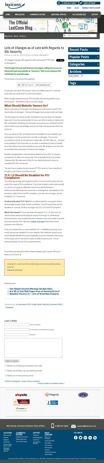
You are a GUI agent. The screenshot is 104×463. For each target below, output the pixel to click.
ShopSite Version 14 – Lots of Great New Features (34, 294)
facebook (76, 438)
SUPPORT (95, 14)
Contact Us (36, 439)
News (69, 8)
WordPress (7, 442)
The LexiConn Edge (21, 441)
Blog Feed (95, 438)
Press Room (48, 443)
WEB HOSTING (20, 14)
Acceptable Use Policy (60, 458)
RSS (60, 304)
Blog (77, 8)
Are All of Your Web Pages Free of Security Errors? (35, 291)
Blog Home (9, 36)
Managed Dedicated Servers (6, 449)
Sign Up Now (89, 3)
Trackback (9, 307)
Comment (53, 304)
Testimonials (48, 445)
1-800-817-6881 (61, 426)
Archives (23, 36)
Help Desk (36, 435)
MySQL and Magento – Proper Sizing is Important (23, 381)
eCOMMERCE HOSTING (37, 14)
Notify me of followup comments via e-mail (24, 366)
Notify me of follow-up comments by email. (24, 371)
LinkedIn (90, 438)
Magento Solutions (21, 439)
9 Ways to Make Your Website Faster (50, 383)
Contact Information (50, 452)
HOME (8, 14)
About (16, 36)
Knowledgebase (37, 437)
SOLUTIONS (8, 433)
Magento (6, 439)
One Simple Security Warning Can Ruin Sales (31, 289)
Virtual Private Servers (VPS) (8, 445)
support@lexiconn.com (86, 426)
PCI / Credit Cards (34, 304)
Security (45, 304)
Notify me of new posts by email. (20, 376)
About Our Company (48, 437)
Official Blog (48, 447)
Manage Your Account (91, 8)
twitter (80, 438)
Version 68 (57, 68)
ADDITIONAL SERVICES (58, 14)
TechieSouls (91, 458)
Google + (85, 438)
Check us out (12, 270)
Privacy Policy (74, 458)
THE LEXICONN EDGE (79, 14)
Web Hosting (7, 435)
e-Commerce (21, 304)
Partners (47, 450)
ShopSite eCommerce (22, 437)
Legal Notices (49, 454)
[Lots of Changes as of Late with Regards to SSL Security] (34, 84)
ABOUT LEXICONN (48, 434)
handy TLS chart (38, 222)
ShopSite (6, 437)
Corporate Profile (49, 441)
